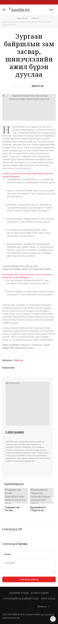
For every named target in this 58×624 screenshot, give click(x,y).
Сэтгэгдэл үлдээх (29, 579)
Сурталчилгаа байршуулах (21, 598)
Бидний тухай (18, 593)
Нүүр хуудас (22, 18)
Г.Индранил (15, 432)
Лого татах (48, 598)
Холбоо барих (40, 593)
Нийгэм (35, 18)
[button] (4, 9)
